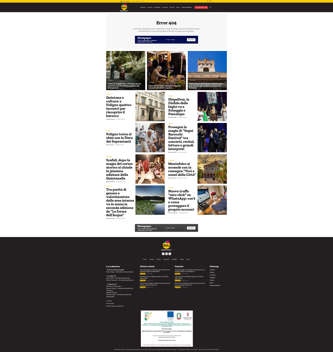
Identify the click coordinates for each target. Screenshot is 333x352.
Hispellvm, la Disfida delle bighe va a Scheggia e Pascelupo (178, 106)
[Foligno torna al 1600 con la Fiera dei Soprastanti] (150, 137)
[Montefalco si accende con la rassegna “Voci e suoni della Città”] (212, 169)
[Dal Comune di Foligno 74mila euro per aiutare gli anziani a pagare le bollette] (207, 70)
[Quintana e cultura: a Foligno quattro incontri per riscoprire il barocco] (150, 106)
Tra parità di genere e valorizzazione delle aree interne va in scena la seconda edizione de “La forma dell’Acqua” (120, 202)
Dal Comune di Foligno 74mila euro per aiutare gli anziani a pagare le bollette (155, 284)
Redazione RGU (172, 117)
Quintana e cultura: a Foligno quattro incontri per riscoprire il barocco (118, 106)
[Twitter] (212, 1)
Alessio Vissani (110, 145)
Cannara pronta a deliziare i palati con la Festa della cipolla (154, 277)
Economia (192, 80)
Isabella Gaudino (110, 119)
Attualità (151, 82)
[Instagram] (210, 1)
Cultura (108, 94)
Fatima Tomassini (173, 213)
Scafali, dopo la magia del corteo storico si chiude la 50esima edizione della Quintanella (119, 169)
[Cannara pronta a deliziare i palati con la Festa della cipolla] (166, 70)
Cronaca (110, 80)
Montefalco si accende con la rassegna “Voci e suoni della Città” (182, 169)
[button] (210, 7)
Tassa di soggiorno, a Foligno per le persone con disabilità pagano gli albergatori (155, 270)
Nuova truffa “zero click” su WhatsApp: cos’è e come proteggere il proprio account (181, 200)
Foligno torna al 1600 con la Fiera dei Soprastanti (119, 138)
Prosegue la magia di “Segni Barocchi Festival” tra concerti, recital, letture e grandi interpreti (181, 138)
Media (108, 130)
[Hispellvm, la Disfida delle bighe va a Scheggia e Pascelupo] (212, 106)
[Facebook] (208, 1)
